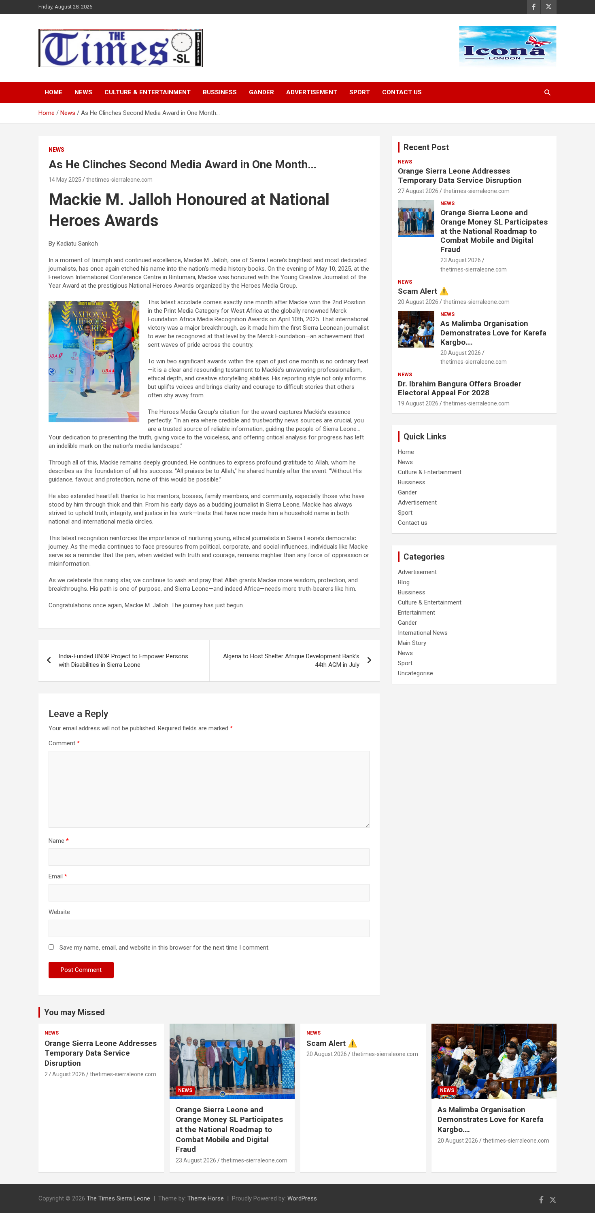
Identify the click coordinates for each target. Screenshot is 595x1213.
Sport (359, 92)
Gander (261, 92)
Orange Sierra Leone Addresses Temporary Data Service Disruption (460, 175)
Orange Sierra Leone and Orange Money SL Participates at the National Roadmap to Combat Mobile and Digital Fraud (494, 231)
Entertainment (416, 612)
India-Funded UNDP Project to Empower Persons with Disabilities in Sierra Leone (123, 660)
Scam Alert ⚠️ (423, 291)
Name (59, 840)
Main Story (412, 643)
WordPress (302, 1198)
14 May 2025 (65, 179)
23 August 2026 (460, 260)
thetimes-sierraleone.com (119, 179)
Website (59, 912)
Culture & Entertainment (147, 92)
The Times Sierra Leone (118, 1198)
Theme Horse (205, 1198)
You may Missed (74, 1012)
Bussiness (220, 92)
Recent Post (426, 147)
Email (58, 876)
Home (53, 92)
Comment (64, 743)
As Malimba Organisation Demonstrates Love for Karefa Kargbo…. (493, 333)
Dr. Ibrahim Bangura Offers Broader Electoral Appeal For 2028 (459, 388)
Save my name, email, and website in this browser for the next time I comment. (165, 947)
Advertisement (311, 92)
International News (423, 632)
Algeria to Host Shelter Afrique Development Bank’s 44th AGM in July (291, 660)
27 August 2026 (418, 191)
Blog (404, 582)
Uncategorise (415, 673)
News (83, 92)
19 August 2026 (418, 403)
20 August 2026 (418, 302)
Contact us (402, 92)
